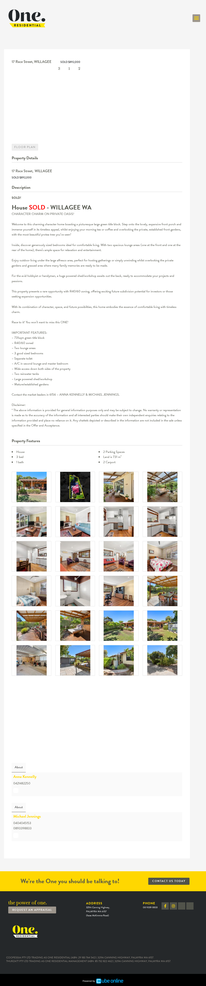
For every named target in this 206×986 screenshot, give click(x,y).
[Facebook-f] (165, 906)
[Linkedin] (181, 906)
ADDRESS (98, 909)
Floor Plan (25, 147)
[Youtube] (190, 906)
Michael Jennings (27, 816)
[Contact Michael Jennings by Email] (15, 835)
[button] (196, 18)
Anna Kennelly (24, 776)
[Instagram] (173, 906)
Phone (150, 905)
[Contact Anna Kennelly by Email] (15, 790)
